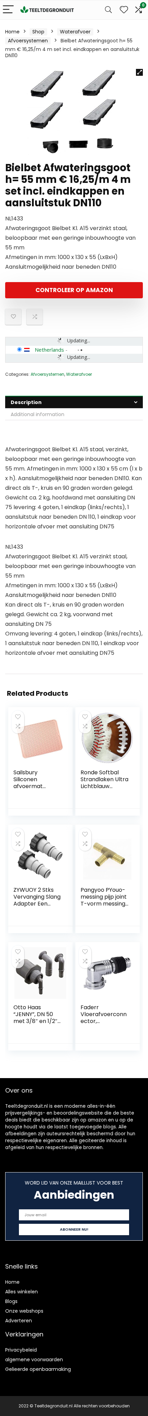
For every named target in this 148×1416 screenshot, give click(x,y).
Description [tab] (26, 402)
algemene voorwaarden (34, 1359)
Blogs (11, 1301)
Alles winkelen (21, 1291)
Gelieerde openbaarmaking (38, 1369)
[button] (139, 72)
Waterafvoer (75, 31)
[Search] (108, 10)
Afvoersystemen (28, 40)
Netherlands (49, 349)
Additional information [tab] (37, 414)
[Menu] (8, 10)
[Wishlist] (124, 10)
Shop (38, 31)
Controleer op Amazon (74, 290)
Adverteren (18, 1320)
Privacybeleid (21, 1349)
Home (12, 31)
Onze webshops (24, 1311)
